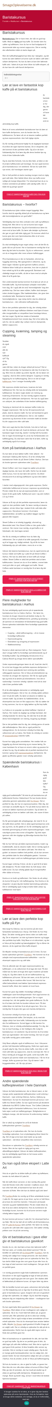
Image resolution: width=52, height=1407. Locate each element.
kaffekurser (7, 381)
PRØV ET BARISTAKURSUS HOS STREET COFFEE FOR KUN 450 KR (26, 579)
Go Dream (35, 801)
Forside (6, 21)
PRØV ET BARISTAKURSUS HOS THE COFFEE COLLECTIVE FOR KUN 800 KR (26, 898)
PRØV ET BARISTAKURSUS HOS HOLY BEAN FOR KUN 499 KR (26, 1072)
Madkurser (15, 21)
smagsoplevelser (11, 736)
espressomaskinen (25, 753)
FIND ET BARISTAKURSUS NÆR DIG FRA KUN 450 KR (26, 195)
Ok (26, 1403)
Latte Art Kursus (14, 1225)
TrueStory (34, 462)
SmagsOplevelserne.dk (19, 5)
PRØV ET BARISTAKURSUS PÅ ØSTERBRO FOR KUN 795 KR (26, 910)
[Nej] (49, 1397)
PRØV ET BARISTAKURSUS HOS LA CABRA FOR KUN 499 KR (26, 591)
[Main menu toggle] (47, 5)
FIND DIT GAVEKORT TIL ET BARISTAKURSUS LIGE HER (26, 1387)
